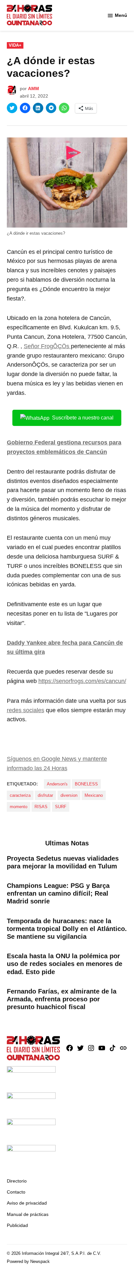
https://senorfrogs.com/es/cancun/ (82, 681)
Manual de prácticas (27, 1214)
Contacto (16, 1192)
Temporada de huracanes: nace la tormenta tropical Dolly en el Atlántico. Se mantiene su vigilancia (67, 928)
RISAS (40, 807)
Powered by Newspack (28, 1261)
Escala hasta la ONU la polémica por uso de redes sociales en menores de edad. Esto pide (64, 963)
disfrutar (45, 795)
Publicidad (17, 1225)
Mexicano (94, 795)
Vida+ (15, 45)
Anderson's (57, 784)
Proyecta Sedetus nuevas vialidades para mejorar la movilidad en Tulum (63, 862)
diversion (68, 795)
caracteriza (20, 795)
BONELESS (86, 784)
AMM (33, 88)
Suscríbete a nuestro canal (83, 417)
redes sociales (25, 710)
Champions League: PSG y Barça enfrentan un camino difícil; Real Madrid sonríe (58, 893)
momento (18, 807)
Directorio (17, 1181)
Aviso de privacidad (27, 1203)
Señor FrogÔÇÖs (47, 346)
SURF (60, 807)
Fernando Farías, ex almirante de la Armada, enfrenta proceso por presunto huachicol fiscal (61, 999)
